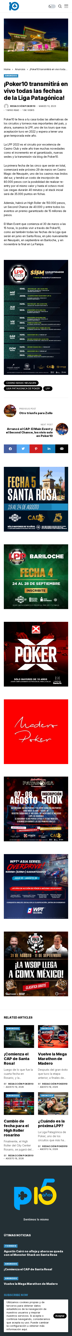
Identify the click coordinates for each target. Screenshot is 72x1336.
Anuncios (20, 69)
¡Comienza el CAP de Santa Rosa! (16, 1059)
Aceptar (60, 1315)
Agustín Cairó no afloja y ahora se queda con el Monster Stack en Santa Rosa (33, 1253)
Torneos (10, 1246)
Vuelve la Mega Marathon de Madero (52, 1059)
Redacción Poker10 (22, 106)
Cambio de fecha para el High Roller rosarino (16, 1128)
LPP (48, 388)
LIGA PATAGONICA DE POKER (23, 388)
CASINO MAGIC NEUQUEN (21, 382)
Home (7, 69)
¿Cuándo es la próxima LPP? (51, 1123)
